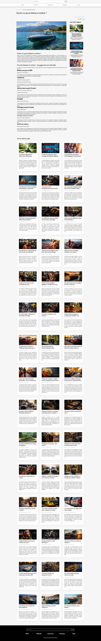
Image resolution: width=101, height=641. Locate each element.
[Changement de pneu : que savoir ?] (50, 437)
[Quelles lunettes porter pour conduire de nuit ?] (28, 534)
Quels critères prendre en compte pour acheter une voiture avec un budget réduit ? (73, 315)
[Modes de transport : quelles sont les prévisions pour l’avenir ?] (50, 372)
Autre (78, 5)
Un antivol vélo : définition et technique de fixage (27, 314)
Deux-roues (50, 5)
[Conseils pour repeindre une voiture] (28, 469)
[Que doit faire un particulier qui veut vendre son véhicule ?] (28, 244)
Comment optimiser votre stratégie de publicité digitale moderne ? (76, 52)
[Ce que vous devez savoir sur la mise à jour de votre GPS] (28, 567)
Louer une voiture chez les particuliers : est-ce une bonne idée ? (27, 380)
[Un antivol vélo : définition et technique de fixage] (28, 307)
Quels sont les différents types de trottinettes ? (72, 218)
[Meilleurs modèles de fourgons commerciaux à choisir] (50, 469)
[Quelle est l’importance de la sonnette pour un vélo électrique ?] (73, 437)
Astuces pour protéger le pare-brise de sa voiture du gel (50, 251)
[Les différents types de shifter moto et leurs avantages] (50, 211)
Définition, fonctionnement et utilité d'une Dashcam (27, 218)
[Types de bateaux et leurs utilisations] (50, 599)
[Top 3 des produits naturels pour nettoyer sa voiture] (50, 502)
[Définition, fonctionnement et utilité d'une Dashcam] (28, 211)
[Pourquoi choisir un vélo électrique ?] (50, 534)
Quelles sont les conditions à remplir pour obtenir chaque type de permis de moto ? (72, 477)
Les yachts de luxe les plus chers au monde (71, 574)
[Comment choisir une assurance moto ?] (50, 567)
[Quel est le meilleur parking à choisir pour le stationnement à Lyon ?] (73, 372)
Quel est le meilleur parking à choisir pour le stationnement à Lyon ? (73, 380)
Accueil (17, 10)
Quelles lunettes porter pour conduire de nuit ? (27, 541)
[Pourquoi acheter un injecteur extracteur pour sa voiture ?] (50, 404)
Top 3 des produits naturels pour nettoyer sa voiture (49, 509)
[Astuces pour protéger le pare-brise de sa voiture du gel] (50, 244)
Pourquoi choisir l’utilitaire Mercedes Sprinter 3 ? (26, 412)
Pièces (22, 5)
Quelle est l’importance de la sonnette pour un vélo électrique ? (72, 445)
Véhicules (36, 5)
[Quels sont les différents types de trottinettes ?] (73, 211)
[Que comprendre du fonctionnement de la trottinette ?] (50, 340)
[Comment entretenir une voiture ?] (50, 307)
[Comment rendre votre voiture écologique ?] (28, 437)
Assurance (65, 5)
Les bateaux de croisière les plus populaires (26, 606)
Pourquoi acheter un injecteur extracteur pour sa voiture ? (50, 412)
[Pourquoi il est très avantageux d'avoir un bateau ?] (73, 276)
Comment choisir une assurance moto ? (48, 574)
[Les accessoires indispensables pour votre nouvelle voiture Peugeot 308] (73, 180)
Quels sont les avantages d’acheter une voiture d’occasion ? (71, 252)
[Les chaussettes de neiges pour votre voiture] (73, 502)
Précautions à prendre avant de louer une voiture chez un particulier (73, 348)
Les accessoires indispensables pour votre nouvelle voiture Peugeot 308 (72, 188)
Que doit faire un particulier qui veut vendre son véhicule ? (27, 251)
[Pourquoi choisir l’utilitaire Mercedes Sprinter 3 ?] (28, 404)
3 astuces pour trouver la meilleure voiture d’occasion (27, 347)
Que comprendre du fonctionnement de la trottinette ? (48, 348)
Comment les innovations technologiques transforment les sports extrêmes (76, 69)
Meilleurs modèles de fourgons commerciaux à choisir (50, 477)
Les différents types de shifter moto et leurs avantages (50, 218)
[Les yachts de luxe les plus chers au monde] (73, 567)
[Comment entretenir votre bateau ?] (73, 599)
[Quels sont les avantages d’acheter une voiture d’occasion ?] (73, 244)
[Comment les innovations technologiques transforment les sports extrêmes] (76, 63)
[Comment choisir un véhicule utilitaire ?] (73, 534)
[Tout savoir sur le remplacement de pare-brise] (50, 180)
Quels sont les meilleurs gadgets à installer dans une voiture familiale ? (49, 284)
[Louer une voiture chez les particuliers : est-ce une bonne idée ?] (28, 372)
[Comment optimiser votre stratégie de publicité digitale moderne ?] (76, 46)
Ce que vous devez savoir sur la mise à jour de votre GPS (27, 574)
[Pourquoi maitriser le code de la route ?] (28, 502)
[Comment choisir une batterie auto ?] (73, 404)
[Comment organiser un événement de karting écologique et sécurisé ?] (76, 28)
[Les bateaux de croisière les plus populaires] (28, 599)
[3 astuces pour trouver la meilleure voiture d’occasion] (28, 340)
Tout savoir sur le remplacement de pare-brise (50, 187)
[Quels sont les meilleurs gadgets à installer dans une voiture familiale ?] (50, 276)
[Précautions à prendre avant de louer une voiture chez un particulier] (73, 340)
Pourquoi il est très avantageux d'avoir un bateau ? (73, 283)
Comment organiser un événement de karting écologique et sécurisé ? (76, 35)
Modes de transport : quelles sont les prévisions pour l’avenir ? (50, 380)
